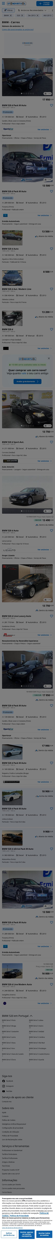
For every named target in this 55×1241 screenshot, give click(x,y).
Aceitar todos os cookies (44, 1234)
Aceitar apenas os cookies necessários (26, 1234)
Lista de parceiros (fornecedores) (12, 1228)
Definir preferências (9, 1234)
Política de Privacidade (19, 1216)
